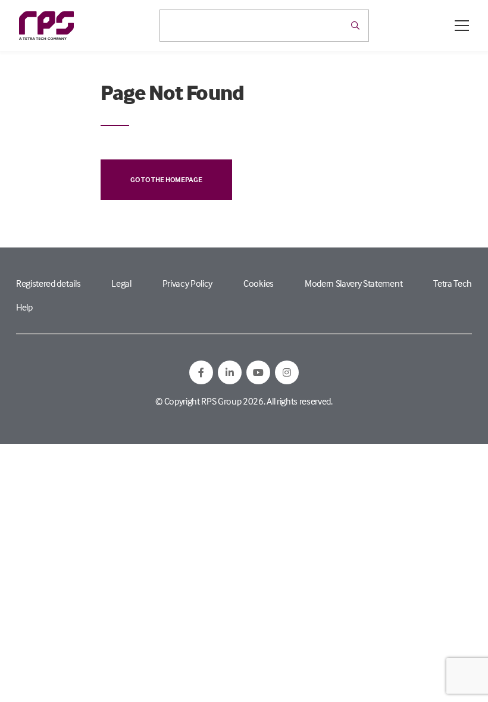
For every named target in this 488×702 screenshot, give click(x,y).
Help (24, 307)
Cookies (258, 283)
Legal (121, 283)
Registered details (48, 283)
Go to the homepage (166, 179)
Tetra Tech (452, 283)
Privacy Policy (187, 283)
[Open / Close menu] (462, 25)
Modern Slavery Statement (353, 283)
